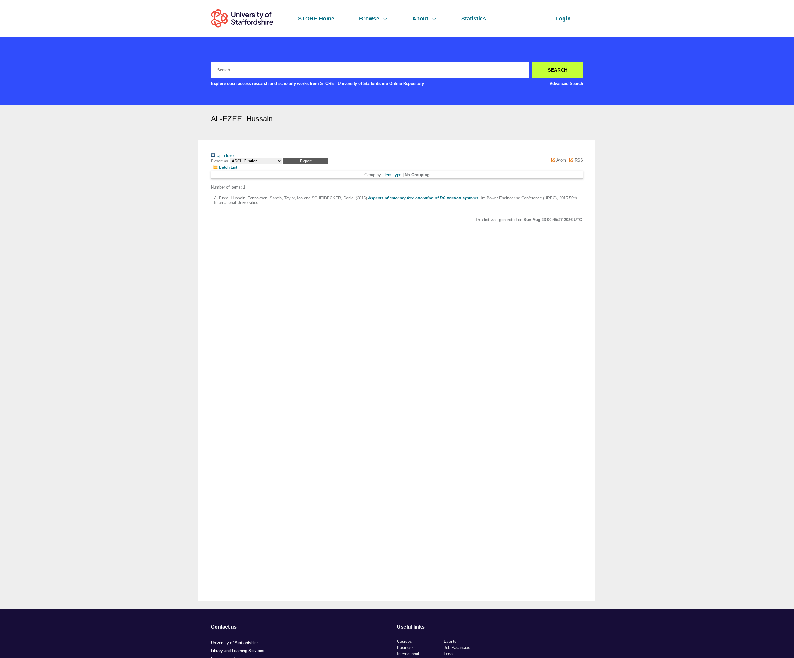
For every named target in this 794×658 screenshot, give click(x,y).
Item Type (392, 174)
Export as (219, 161)
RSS (578, 160)
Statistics (473, 19)
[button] (305, 161)
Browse (369, 19)
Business (405, 647)
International (408, 653)
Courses (404, 641)
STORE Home (316, 19)
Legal (448, 653)
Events (450, 641)
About (420, 19)
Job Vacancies (457, 647)
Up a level (224, 155)
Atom (560, 160)
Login (563, 19)
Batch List (227, 167)
